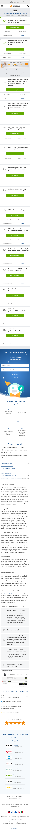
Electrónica (20, 796)
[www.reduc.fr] (12, 812)
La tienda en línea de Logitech (8, 468)
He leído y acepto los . (16, 378)
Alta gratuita (15, 374)
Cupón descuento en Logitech (15, 798)
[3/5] (15, 723)
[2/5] (11, 723)
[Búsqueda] (28, 6)
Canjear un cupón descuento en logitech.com (11, 478)
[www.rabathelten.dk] (19, 812)
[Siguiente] (18, 741)
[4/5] (19, 723)
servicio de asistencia (7, 593)
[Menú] (2, 6)
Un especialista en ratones (7, 466)
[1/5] (7, 723)
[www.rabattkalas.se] (16, 812)
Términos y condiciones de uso (21, 804)
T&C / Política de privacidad (20, 378)
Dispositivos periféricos (6, 463)
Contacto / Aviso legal (15, 806)
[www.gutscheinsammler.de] (9, 812)
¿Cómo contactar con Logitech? (8, 475)
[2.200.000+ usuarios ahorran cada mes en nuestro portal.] (15, 64)
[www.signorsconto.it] (22, 812)
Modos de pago (4, 471)
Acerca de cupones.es (5, 804)
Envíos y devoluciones (6, 473)
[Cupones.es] (15, 6)
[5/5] (23, 723)
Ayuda (12, 804)
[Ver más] (26, 64)
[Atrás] (12, 741)
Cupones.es (14, 796)
